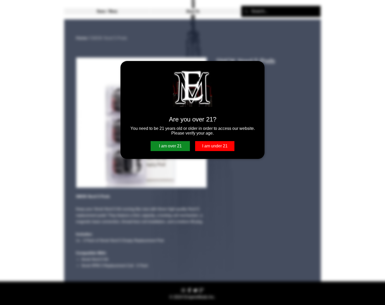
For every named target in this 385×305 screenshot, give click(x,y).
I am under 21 (215, 146)
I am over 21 (170, 146)
